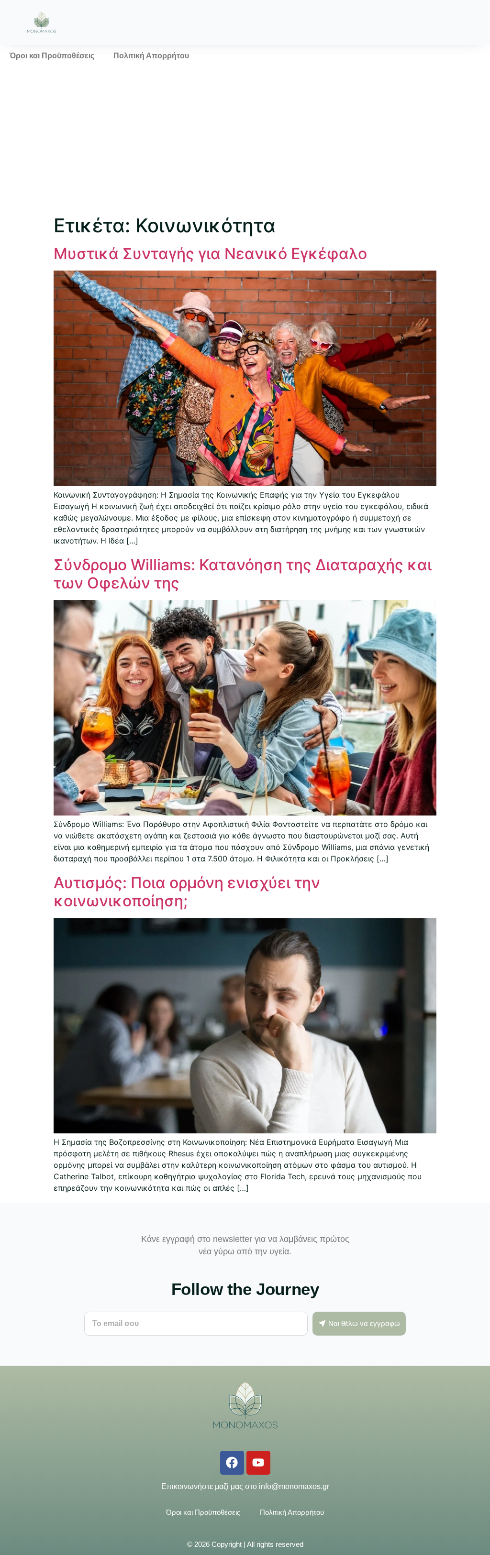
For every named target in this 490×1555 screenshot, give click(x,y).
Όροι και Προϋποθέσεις (52, 56)
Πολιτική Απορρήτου (151, 56)
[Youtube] (258, 1463)
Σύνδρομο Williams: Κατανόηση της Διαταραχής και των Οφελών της (243, 573)
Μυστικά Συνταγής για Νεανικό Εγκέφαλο (210, 253)
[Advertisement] (245, 139)
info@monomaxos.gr (294, 1486)
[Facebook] (232, 1463)
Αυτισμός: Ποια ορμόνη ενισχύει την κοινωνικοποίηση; (187, 891)
